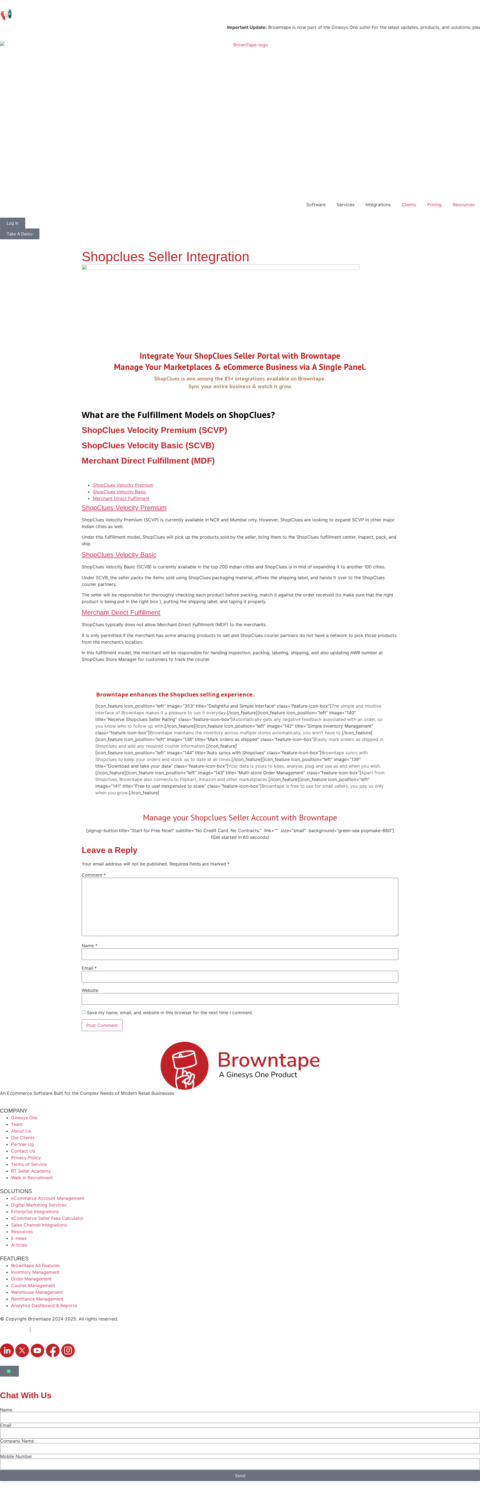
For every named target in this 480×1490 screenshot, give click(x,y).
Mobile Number (16, 1456)
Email (89, 968)
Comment (94, 875)
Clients (409, 204)
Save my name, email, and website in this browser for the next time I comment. (170, 1012)
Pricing (434, 204)
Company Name (17, 1441)
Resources (463, 204)
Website (90, 990)
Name (90, 945)
